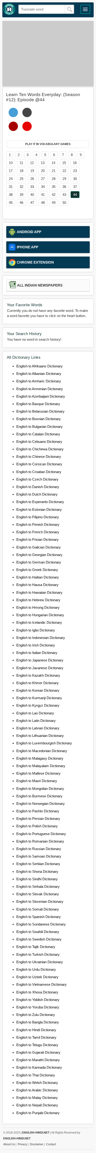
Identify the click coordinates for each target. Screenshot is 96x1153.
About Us (9, 1144)
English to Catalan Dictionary (38, 434)
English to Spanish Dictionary (38, 917)
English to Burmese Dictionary (39, 796)
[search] (69, 9)
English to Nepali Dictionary (37, 1105)
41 (43, 195)
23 (75, 171)
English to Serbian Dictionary (38, 864)
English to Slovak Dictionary (37, 894)
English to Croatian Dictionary (38, 472)
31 (11, 187)
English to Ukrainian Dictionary (39, 962)
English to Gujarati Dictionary (38, 1052)
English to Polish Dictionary (37, 826)
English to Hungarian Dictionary (40, 615)
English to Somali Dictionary (37, 909)
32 (21, 187)
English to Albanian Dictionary (38, 374)
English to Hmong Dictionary (38, 607)
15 (64, 163)
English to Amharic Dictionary (38, 381)
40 (32, 195)
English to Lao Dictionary (35, 713)
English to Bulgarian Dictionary (39, 427)
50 (64, 203)
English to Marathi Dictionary (38, 1060)
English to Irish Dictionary (35, 645)
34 (43, 187)
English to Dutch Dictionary (37, 494)
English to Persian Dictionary (38, 819)
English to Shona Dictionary (37, 871)
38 (11, 195)
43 (64, 195)
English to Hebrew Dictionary (38, 600)
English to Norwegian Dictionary (40, 804)
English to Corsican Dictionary (39, 464)
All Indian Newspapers (39, 285)
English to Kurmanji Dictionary (39, 698)
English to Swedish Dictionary (39, 939)
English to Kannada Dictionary (39, 1067)
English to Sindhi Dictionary (37, 879)
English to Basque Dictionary (38, 404)
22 (64, 171)
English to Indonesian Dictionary (40, 638)
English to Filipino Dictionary (37, 517)
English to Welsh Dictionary (37, 1083)
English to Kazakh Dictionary (38, 675)
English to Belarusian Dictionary (40, 411)
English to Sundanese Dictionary (41, 924)
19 (32, 171)
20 (43, 171)
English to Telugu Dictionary (37, 1045)
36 (64, 187)
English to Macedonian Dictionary (41, 751)
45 (11, 203)
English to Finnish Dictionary (37, 524)
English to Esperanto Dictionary (40, 502)
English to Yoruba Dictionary (37, 1007)
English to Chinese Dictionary (38, 457)
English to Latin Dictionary (36, 721)
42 (53, 195)
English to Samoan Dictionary (38, 856)
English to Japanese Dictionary (39, 660)
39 (21, 195)
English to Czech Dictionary (37, 479)
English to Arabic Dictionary (37, 1090)
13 (43, 163)
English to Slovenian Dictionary (39, 901)
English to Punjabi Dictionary (38, 1113)
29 (64, 179)
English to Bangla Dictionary (37, 1022)
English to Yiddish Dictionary (37, 1000)
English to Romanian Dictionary (40, 841)
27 (43, 179)
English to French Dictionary (37, 532)
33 (32, 187)
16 (75, 163)
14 (53, 163)
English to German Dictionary (38, 562)
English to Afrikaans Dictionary (39, 366)
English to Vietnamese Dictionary (41, 984)
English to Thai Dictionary (35, 1075)
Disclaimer (36, 1144)
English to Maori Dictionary (36, 781)
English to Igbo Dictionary (35, 630)
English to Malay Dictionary (37, 1098)
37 (75, 187)
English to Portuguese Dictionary (41, 834)
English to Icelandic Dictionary (39, 622)
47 (32, 203)
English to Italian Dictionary (36, 653)
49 (53, 203)
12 (32, 163)
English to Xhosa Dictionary (37, 992)
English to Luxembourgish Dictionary (44, 743)
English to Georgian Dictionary (39, 555)
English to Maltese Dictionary (38, 773)
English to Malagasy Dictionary (39, 758)
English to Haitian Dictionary (37, 577)
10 (11, 163)
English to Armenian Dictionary (39, 389)
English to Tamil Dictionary (36, 1037)
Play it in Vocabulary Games (48, 144)
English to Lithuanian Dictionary (40, 736)
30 (75, 179)
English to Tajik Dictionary (35, 947)
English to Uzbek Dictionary (37, 977)
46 (21, 203)
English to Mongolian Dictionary (40, 789)
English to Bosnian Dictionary (38, 419)
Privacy (22, 1144)
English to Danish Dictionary (37, 487)
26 (32, 179)
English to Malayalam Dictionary (40, 766)
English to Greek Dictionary (37, 570)
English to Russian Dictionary (38, 849)
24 (11, 179)
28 (53, 179)
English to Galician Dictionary (38, 547)
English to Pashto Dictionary (37, 811)
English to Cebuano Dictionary (39, 442)
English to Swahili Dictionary (37, 932)
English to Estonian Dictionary (39, 509)
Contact (51, 1144)
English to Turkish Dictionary (38, 954)
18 (21, 171)
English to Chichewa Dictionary (40, 449)
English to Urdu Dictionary (36, 969)
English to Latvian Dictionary (37, 728)
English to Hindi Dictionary (36, 1030)
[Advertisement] (47, 53)
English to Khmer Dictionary (37, 683)
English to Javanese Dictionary (39, 668)
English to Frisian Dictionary (37, 539)
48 (43, 203)
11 (21, 163)
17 (11, 171)
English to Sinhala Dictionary (38, 886)
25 (21, 179)
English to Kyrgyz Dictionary (37, 705)
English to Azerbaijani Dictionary (40, 396)
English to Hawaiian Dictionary (39, 592)
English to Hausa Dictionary (37, 585)
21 (53, 171)
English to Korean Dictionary (37, 690)
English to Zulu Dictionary (35, 1015)
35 (53, 187)
